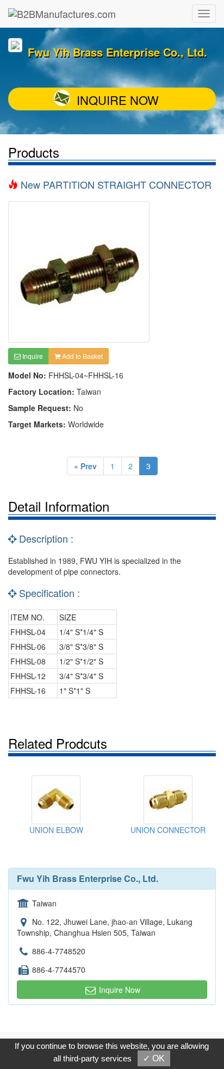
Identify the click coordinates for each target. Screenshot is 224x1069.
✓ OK (154, 1058)
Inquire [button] (32, 356)
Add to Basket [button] (81, 356)
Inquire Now (118, 99)
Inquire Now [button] (118, 989)
